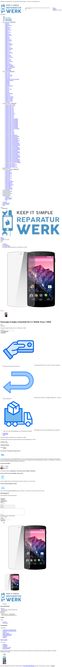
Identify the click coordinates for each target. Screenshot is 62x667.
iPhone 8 (7, 33)
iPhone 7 (7, 30)
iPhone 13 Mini (8, 49)
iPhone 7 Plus (8, 32)
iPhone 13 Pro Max (9, 52)
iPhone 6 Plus (8, 27)
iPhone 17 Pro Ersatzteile (10, 67)
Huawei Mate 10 (8, 185)
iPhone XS (7, 38)
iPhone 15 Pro (8, 60)
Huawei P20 (7, 174)
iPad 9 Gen (7, 77)
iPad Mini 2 (7, 82)
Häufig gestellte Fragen (7, 634)
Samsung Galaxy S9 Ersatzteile (11, 137)
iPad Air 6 (7, 92)
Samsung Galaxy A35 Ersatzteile (11, 122)
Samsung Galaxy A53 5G (10, 113)
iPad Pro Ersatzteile (9, 93)
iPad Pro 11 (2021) (9, 101)
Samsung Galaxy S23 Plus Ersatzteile (12, 156)
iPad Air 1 (7, 86)
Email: (1, 506)
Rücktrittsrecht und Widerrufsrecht (9, 629)
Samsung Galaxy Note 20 (10, 165)
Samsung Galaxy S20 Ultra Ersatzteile (12, 145)
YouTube (4, 603)
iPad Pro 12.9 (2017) (9, 97)
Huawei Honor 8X (9, 182)
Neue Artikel (5, 623)
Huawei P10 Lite (8, 178)
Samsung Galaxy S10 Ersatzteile (11, 139)
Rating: (2, 502)
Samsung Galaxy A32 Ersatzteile (11, 125)
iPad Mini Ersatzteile (9, 80)
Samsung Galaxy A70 (9, 109)
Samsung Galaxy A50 (9, 117)
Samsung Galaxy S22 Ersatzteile (11, 150)
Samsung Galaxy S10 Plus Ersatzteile (12, 140)
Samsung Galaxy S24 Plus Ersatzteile (12, 159)
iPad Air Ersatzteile (9, 85)
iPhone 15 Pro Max (9, 61)
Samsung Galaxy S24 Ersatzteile (11, 158)
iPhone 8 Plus (8, 34)
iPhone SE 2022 (8, 40)
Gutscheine (5, 646)
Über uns (4, 632)
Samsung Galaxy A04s (9, 133)
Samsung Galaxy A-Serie (10, 104)
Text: (1, 514)
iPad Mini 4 (7, 84)
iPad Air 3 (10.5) (8, 89)
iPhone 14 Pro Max (9, 57)
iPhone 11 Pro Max (9, 44)
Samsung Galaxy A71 (9, 107)
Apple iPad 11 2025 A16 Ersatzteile (12, 79)
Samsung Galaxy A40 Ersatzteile (11, 121)
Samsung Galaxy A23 (9, 129)
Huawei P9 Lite (8, 180)
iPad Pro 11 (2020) (9, 100)
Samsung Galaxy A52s (9, 114)
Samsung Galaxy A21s (9, 131)
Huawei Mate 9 (8, 186)
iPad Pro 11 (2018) (9, 98)
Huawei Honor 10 (8, 187)
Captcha (2, 518)
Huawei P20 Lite (8, 175)
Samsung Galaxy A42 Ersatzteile (11, 118)
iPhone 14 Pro (8, 55)
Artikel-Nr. (2, 441)
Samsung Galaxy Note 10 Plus (11, 164)
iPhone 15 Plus (8, 59)
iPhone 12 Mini (8, 45)
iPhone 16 (7, 62)
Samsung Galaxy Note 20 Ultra (11, 166)
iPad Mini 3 (7, 83)
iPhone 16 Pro (8, 63)
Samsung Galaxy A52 (9, 115)
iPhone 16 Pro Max (9, 64)
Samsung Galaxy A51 (9, 116)
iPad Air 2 (7, 88)
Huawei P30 (7, 171)
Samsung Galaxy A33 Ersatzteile (11, 124)
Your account (3, 639)
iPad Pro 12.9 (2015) (9, 96)
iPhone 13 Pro (8, 51)
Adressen (4, 644)
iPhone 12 (7, 46)
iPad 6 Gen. (7, 73)
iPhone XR (7, 37)
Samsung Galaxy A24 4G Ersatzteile (12, 128)
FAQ (4, 435)
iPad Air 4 (7, 90)
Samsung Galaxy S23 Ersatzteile (11, 153)
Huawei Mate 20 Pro (9, 181)
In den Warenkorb (4, 331)
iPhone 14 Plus (8, 56)
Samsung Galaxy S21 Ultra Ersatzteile (12, 149)
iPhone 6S (7, 28)
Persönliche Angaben (7, 647)
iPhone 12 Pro (8, 47)
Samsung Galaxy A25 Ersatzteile (11, 127)
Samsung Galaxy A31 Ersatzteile (11, 126)
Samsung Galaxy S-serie (10, 134)
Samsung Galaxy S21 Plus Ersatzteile (12, 148)
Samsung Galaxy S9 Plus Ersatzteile (12, 138)
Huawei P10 (7, 177)
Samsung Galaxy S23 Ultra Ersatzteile (12, 157)
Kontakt (4, 637)
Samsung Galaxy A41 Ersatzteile (11, 119)
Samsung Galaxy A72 (9, 106)
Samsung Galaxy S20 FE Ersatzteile (12, 142)
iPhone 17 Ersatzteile (9, 65)
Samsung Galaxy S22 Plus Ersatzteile (12, 151)
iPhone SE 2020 (8, 35)
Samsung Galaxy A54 (9, 112)
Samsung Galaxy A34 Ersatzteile (11, 123)
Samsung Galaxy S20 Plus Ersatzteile (12, 144)
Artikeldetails (5, 434)
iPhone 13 (7, 50)
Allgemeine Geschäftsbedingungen (9, 630)
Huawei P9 (7, 179)
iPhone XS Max (8, 39)
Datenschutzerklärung (7, 635)
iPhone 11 (7, 41)
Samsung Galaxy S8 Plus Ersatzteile (12, 136)
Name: (2, 505)
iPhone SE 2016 (8, 25)
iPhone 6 (7, 26)
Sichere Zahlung (6, 633)
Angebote (5, 621)
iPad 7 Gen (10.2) (8, 74)
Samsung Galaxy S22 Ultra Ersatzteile (12, 152)
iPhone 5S (7, 24)
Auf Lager (2, 442)
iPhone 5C (7, 23)
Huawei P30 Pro (8, 170)
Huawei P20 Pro (8, 173)
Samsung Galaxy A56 (9, 110)
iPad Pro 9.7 (7, 94)
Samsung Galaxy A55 (9, 111)
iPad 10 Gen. (7, 78)
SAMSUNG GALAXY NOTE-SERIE (13, 162)
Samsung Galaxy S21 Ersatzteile (11, 146)
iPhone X (7, 36)
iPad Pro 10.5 (8, 95)
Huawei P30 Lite (8, 172)
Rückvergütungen (6, 648)
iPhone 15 (7, 58)
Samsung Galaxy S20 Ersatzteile (11, 141)
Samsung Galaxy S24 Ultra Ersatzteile (12, 161)
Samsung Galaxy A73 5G (10, 105)
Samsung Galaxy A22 (9, 130)
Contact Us (2, 608)
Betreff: (2, 507)
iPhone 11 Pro (8, 43)
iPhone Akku (7, 69)
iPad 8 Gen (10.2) (8, 76)
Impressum (5, 636)
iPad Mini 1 (7, 81)
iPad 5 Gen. (7, 72)
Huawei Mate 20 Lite (9, 184)
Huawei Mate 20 (8, 183)
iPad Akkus (7, 102)
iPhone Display (8, 70)
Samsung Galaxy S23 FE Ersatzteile (12, 154)
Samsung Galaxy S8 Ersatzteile (11, 135)
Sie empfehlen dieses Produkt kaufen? (7, 515)
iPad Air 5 (7, 91)
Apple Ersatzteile (8, 68)
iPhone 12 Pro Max (9, 48)
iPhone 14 (7, 53)
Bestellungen (5, 645)
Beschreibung (5, 433)
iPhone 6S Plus (8, 29)
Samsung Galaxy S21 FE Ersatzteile (12, 147)
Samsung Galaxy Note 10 (10, 163)
